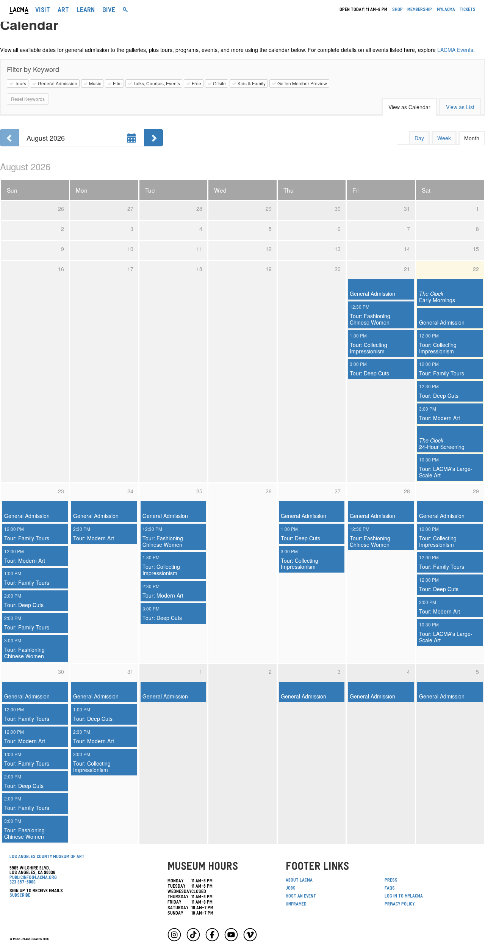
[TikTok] (193, 935)
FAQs (390, 888)
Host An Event (301, 896)
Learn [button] (86, 11)
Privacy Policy (400, 904)
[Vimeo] (250, 935)
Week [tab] (444, 138)
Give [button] (108, 11)
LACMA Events (455, 49)
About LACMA (299, 881)
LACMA (18, 11)
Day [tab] (419, 138)
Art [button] (63, 11)
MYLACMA (446, 10)
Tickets (468, 10)
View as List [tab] (460, 107)
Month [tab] (471, 138)
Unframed (296, 904)
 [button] (125, 11)
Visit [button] (42, 11)
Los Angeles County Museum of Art (46, 857)
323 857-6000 (22, 882)
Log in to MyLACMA (404, 896)
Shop (397, 10)
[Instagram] (174, 935)
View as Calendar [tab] (409, 107)
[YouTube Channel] (231, 935)
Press (391, 881)
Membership (419, 10)
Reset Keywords (28, 99)
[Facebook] (212, 935)
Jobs (291, 888)
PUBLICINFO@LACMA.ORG (33, 878)
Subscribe (19, 896)
